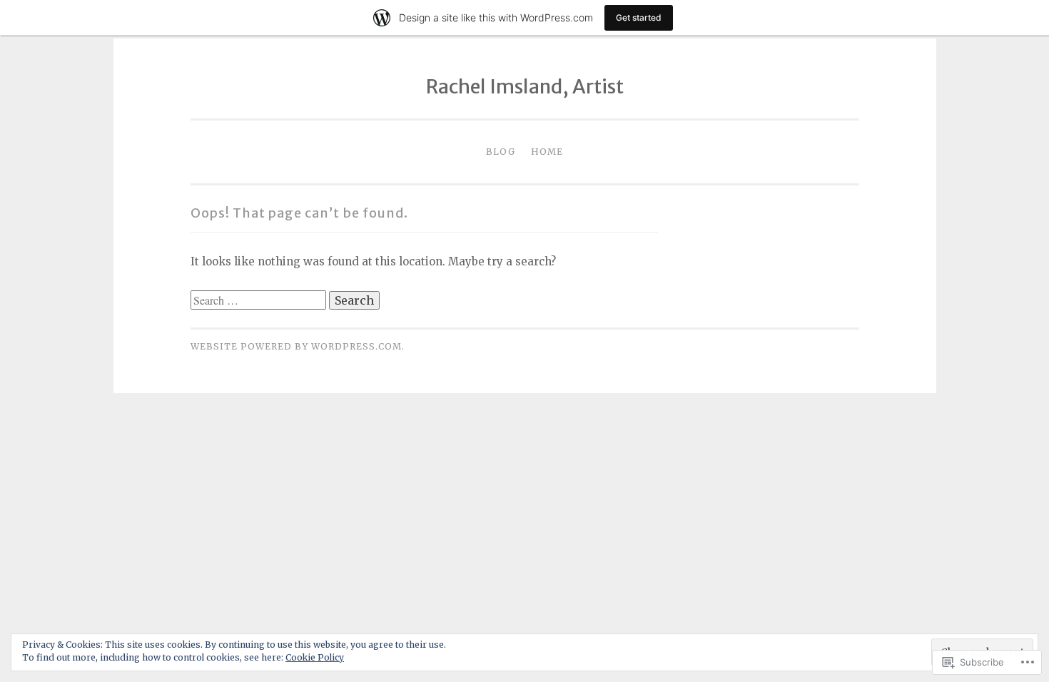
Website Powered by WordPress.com (296, 346)
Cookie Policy (314, 657)
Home (547, 151)
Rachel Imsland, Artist (525, 86)
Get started (639, 17)
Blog (500, 151)
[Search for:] (260, 300)
